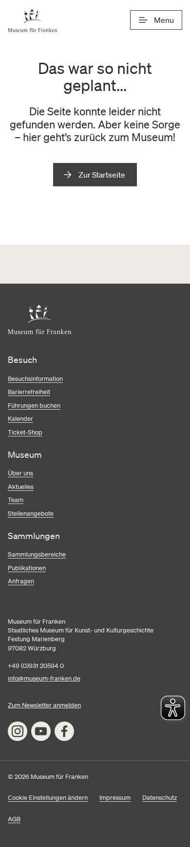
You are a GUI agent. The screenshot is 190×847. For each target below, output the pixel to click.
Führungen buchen (34, 405)
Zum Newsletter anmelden (44, 705)
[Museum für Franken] (32, 20)
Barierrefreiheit (29, 392)
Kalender (20, 418)
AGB (14, 819)
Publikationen (27, 568)
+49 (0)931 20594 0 (36, 666)
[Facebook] (64, 731)
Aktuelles (21, 487)
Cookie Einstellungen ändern (48, 797)
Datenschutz (159, 797)
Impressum (115, 797)
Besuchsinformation (35, 379)
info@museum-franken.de (44, 678)
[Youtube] (41, 731)
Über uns (20, 473)
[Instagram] (17, 731)
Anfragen (21, 581)
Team (15, 500)
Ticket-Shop (25, 432)
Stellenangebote (31, 513)
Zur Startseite (101, 175)
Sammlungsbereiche (37, 554)
